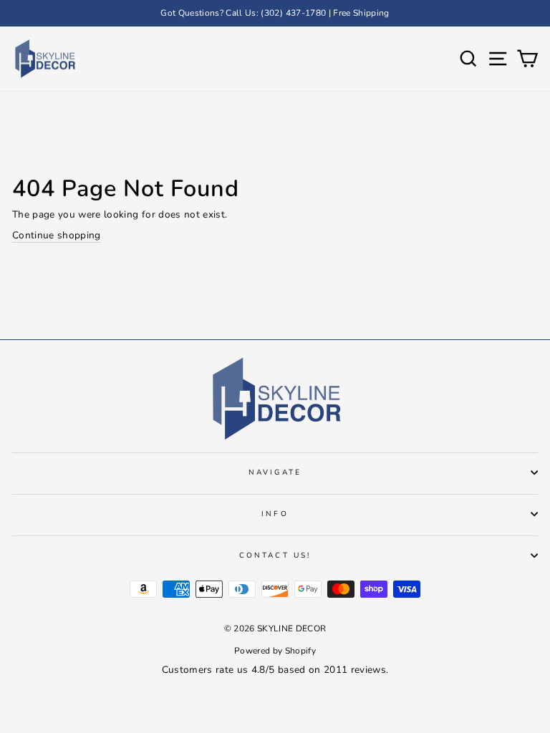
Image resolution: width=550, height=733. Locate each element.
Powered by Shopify (275, 650)
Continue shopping (56, 235)
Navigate (275, 472)
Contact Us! (275, 555)
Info (274, 514)
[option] (275, 13)
